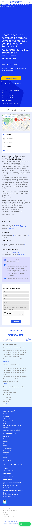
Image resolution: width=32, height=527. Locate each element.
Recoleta (5, 455)
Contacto (6, 428)
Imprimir (8, 146)
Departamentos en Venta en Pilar (13, 359)
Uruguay (6, 457)
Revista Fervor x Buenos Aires (12, 425)
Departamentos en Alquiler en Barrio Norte (14, 373)
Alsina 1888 (6, 395)
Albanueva (6, 390)
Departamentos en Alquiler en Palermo (14, 368)
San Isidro (6, 439)
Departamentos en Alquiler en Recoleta (15, 376)
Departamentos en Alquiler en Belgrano (15, 370)
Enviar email (9, 101)
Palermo (5, 446)
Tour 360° (9, 142)
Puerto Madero (7, 450)
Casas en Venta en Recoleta (11, 357)
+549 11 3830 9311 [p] (8, 476)
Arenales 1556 (7, 397)
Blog (4, 423)
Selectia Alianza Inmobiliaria (11, 430)
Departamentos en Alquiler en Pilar (13, 379)
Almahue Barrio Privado (10, 392)
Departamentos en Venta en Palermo (14, 348)
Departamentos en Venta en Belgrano (14, 352)
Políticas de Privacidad (9, 517)
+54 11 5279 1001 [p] (8, 471)
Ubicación (22, 110)
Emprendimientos (8, 421)
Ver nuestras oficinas (9, 104)
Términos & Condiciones (10, 510)
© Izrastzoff (6, 508)
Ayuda (4, 512)
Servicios (6, 416)
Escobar (5, 441)
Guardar (7, 83)
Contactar (16, 321)
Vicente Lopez (7, 448)
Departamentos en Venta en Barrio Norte (15, 350)
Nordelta (6, 436)
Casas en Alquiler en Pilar (10, 381)
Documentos (9, 138)
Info (8, 110)
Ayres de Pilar (7, 399)
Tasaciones (6, 418)
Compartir (18, 83)
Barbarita (6, 401)
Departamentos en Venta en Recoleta (14, 354)
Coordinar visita (11, 78)
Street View (9, 134)
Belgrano (6, 452)
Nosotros (6, 414)
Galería (14, 110)
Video (8, 150)
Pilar (4, 443)
